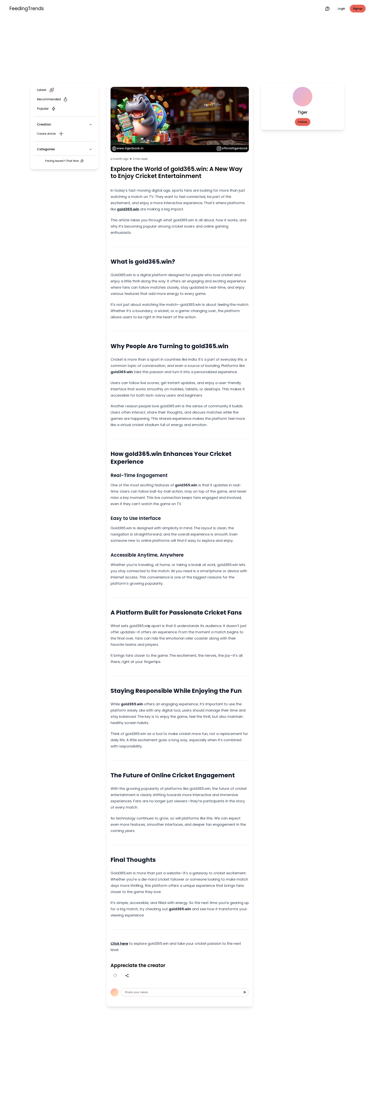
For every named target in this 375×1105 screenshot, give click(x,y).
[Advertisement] (187, 49)
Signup (357, 9)
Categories (46, 149)
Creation (44, 124)
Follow (302, 122)
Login (341, 9)
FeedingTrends (26, 8)
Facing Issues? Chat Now (62, 161)
